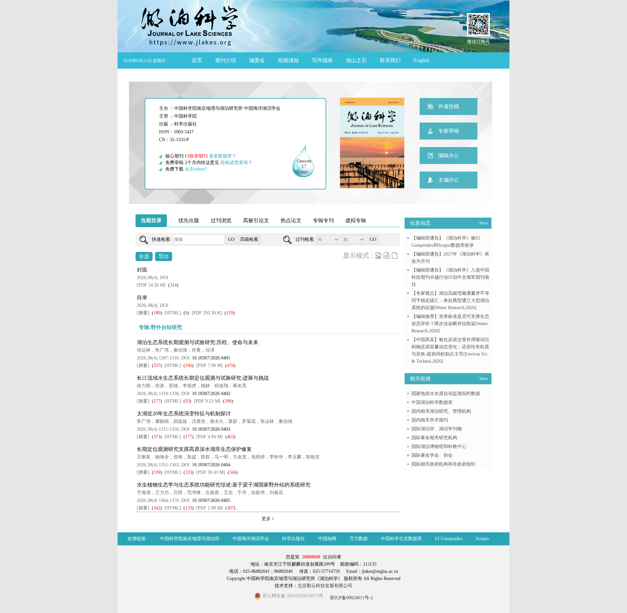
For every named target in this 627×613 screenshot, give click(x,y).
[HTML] (173, 312)
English (421, 60)
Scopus (482, 538)
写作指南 (322, 60)
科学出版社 (293, 538)
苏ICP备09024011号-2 (351, 597)
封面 (142, 270)
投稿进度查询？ (236, 162)
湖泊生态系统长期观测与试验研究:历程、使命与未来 (197, 342)
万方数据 (358, 538)
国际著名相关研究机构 (434, 437)
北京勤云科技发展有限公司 (324, 585)
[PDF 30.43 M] (210, 472)
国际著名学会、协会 (432, 455)
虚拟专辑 (355, 220)
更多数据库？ (222, 156)
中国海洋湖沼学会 (251, 538)
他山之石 (356, 60)
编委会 (257, 60)
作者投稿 (448, 106)
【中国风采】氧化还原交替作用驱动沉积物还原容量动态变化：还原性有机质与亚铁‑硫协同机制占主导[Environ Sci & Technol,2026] (450, 350)
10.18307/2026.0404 (211, 464)
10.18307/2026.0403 (211, 429)
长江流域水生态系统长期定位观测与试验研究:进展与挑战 (203, 378)
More (483, 223)
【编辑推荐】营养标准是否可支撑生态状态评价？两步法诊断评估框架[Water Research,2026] (450, 323)
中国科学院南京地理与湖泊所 (189, 538)
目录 (142, 297)
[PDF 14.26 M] (151, 285)
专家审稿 (448, 131)
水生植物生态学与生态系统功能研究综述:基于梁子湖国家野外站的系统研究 (224, 485)
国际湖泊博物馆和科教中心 (438, 446)
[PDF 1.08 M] (209, 507)
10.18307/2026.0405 (211, 500)
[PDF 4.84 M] (209, 436)
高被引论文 (256, 220)
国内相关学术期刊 (429, 420)
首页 (197, 60)
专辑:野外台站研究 (160, 327)
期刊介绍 (225, 60)
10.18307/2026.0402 (211, 393)
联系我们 (390, 60)
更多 (267, 518)
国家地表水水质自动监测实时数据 (445, 393)
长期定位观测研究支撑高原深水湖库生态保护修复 (194, 449)
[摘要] (143, 312)
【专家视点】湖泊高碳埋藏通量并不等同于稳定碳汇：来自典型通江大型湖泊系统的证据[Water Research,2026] (450, 300)
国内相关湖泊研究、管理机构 (441, 411)
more (304, 171)
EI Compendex (449, 538)
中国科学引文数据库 (401, 538)
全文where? (196, 169)
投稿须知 (288, 60)
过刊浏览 (221, 220)
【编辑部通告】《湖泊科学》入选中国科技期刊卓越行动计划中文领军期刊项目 (450, 277)
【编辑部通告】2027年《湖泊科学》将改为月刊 (450, 258)
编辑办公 (448, 155)
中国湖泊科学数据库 (432, 402)
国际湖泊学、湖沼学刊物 (436, 428)
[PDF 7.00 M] (209, 365)
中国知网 (327, 538)
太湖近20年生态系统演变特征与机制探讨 (184, 413)
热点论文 (291, 220)
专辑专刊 (323, 220)
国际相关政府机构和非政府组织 (443, 464)
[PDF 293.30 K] (207, 312)
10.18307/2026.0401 (211, 358)
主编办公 (448, 180)
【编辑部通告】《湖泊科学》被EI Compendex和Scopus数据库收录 (445, 242)
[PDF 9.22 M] (207, 401)
